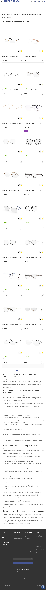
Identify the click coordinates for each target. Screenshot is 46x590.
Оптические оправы (6, 14)
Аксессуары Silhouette (17, 19)
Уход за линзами (38, 14)
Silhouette (15, 535)
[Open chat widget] (43, 587)
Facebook (21, 578)
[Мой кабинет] (31, 1)
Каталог (4, 532)
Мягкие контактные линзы (29, 14)
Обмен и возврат (28, 551)
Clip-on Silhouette (24, 19)
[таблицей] (42, 27)
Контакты (27, 535)
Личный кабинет (6, 542)
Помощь (38, 532)
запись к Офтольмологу (23, 563)
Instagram (24, 578)
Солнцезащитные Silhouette (7, 19)
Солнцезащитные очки (14, 14)
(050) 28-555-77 (23, 566)
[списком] (40, 27)
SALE (3, 537)
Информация (28, 532)
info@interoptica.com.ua (24, 569)
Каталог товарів (17, 532)
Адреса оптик (5, 544)
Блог (37, 552)
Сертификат (5, 539)
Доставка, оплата (28, 538)
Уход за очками (21, 14)
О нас (26, 536)
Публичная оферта (28, 540)
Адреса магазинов (23, 571)
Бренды (3, 535)
